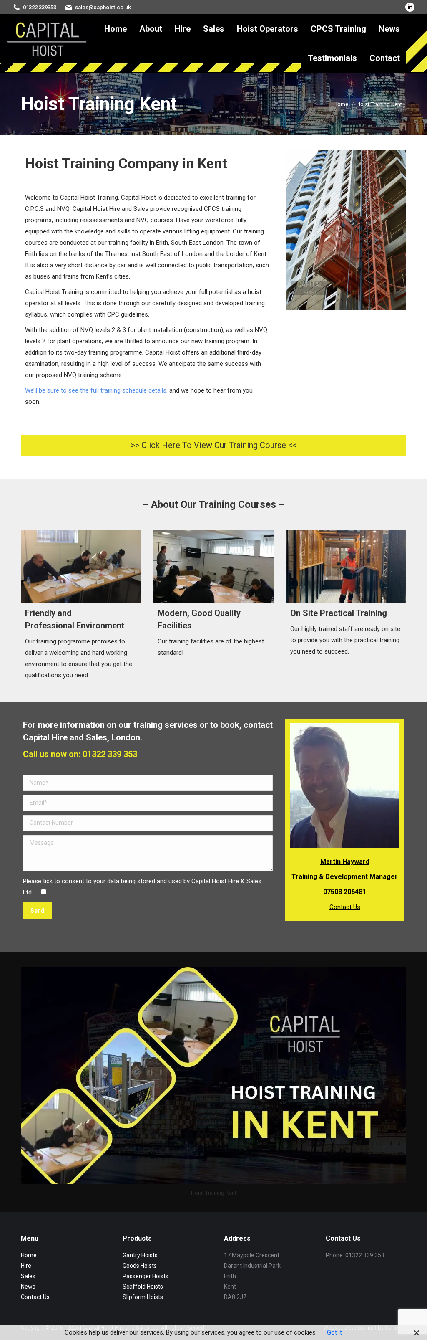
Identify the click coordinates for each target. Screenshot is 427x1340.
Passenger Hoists (145, 1276)
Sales (28, 1276)
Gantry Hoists (140, 1255)
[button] (213, 445)
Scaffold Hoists (143, 1286)
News (28, 1286)
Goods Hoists (140, 1265)
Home (29, 1255)
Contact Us (344, 907)
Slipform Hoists (143, 1297)
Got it (334, 1332)
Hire (26, 1265)
